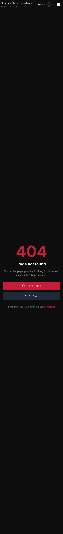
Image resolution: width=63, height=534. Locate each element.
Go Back (34, 296)
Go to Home (33, 286)
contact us (49, 306)
